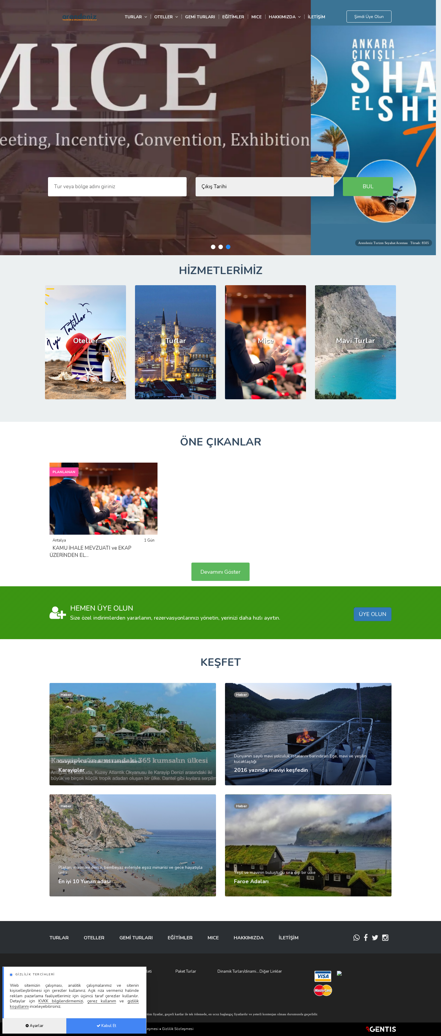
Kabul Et (108, 1025)
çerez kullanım (101, 1001)
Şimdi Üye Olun (369, 17)
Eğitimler (233, 17)
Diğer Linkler (271, 971)
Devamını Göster (220, 571)
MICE (256, 17)
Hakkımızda (283, 17)
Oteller (164, 17)
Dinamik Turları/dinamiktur (239, 971)
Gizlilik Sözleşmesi (178, 1028)
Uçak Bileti (143, 971)
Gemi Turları (200, 17)
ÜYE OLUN (372, 614)
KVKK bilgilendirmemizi (60, 1001)
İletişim (316, 17)
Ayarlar (36, 1025)
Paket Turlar (186, 971)
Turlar (134, 17)
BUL (368, 186)
